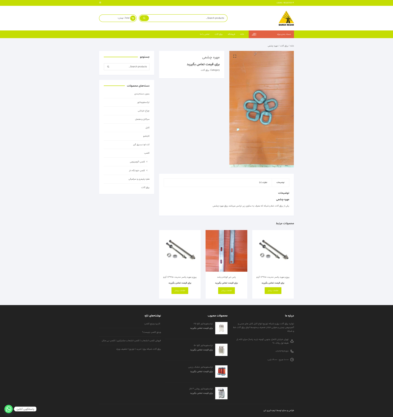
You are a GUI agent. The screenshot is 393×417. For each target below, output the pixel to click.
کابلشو (146, 136)
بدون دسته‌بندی (142, 93)
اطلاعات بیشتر (273, 290)
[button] (234, 56)
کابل (148, 127)
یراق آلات (219, 34)
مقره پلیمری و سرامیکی (139, 179)
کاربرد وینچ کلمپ (152, 323)
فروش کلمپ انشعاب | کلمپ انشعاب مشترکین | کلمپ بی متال (131, 340)
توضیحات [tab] (280, 182)
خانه (242, 34)
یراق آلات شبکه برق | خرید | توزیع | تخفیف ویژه (138, 349)
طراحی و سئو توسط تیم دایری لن (278, 410)
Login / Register (284, 3)
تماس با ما (204, 34)
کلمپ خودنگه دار (137, 170)
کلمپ (147, 153)
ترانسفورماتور (143, 102)
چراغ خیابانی (144, 110)
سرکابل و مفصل (142, 119)
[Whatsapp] (8, 409)
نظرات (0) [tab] (263, 182)
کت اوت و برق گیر (141, 144)
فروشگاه (231, 34)
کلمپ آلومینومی (137, 161)
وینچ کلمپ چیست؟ (151, 332)
